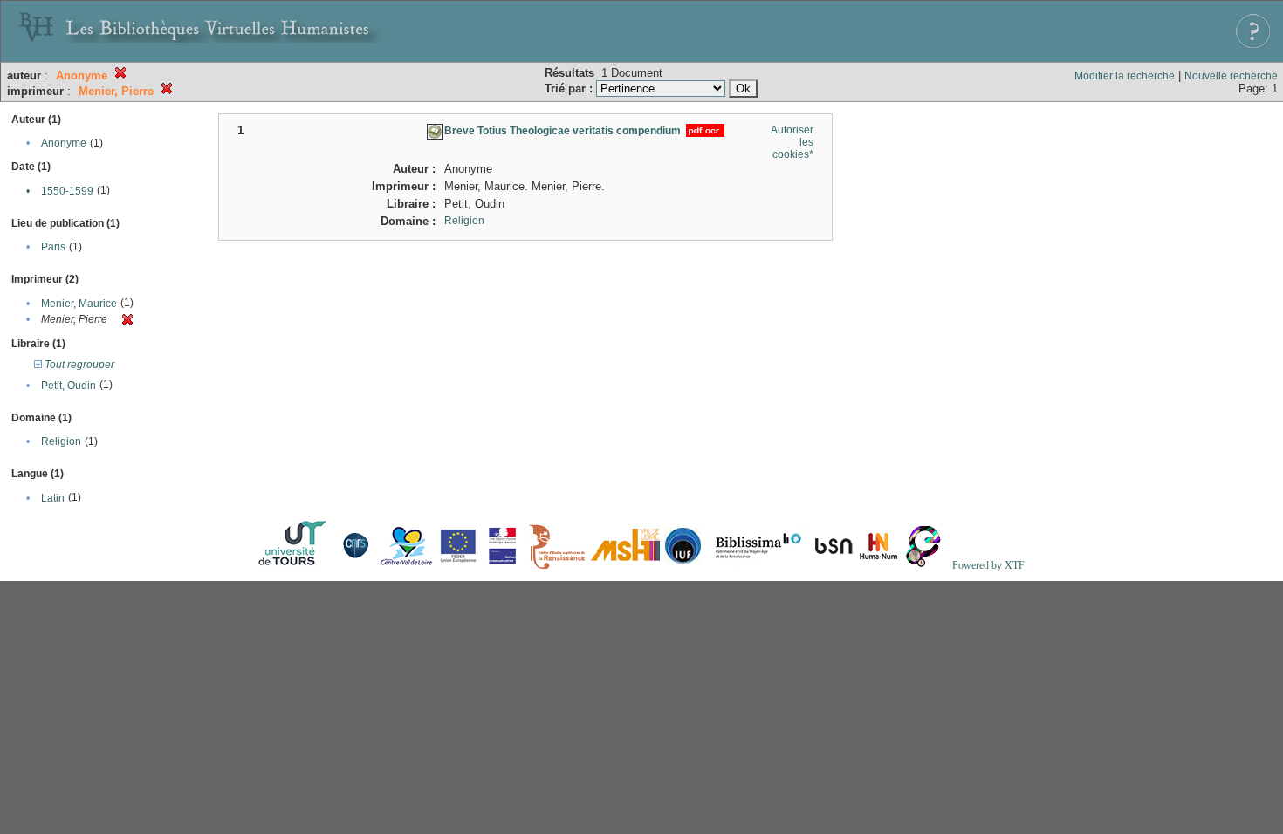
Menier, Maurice (79, 303)
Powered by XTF (988, 565)
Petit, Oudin (68, 385)
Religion (61, 441)
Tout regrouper (78, 365)
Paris (53, 247)
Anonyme (63, 143)
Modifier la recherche (1124, 76)
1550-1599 (67, 191)
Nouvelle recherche (1231, 76)
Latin (53, 498)
